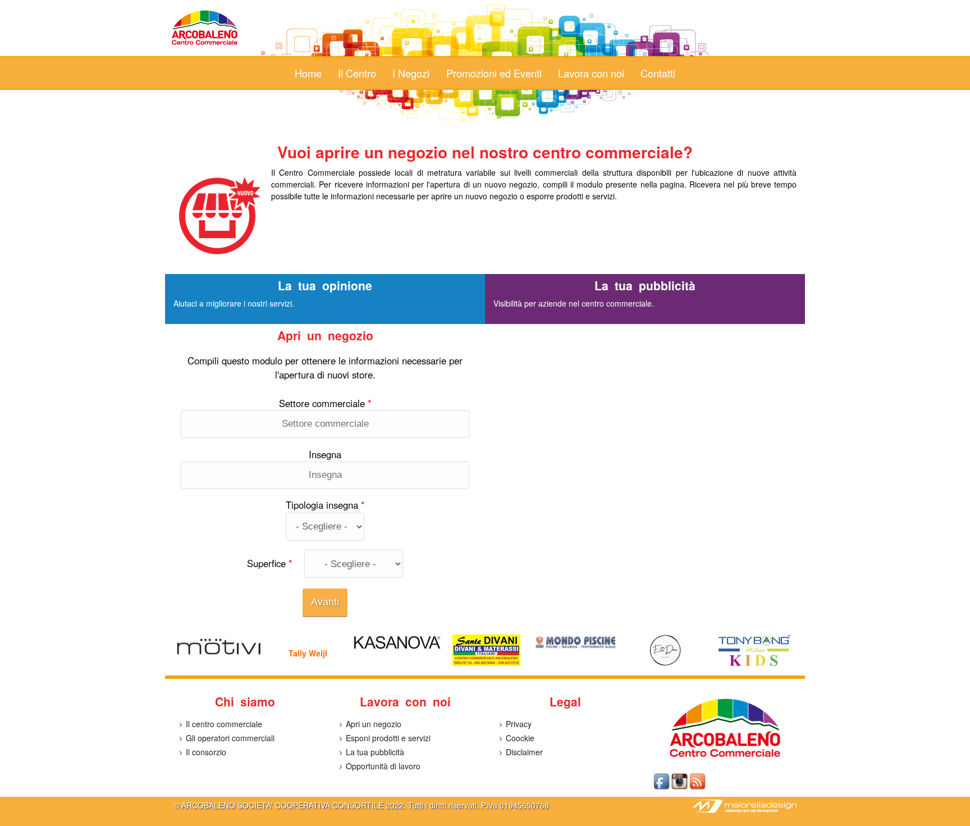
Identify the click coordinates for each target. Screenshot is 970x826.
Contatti (657, 73)
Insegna (325, 454)
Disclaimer (524, 751)
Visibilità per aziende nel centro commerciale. (573, 303)
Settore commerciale (325, 403)
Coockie (520, 737)
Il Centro (357, 73)
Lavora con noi (591, 73)
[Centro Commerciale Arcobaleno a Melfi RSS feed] (698, 787)
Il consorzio (206, 751)
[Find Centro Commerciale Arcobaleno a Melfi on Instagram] (680, 787)
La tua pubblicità (375, 751)
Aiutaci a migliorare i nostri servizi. (233, 303)
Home (308, 73)
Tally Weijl (308, 653)
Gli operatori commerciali (230, 737)
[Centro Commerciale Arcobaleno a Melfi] (205, 44)
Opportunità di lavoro (383, 766)
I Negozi (410, 73)
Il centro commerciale (224, 723)
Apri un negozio (373, 723)
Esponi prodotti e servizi (388, 737)
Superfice (269, 563)
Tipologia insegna (325, 505)
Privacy (519, 723)
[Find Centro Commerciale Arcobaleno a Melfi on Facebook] (662, 787)
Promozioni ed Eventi (494, 73)
